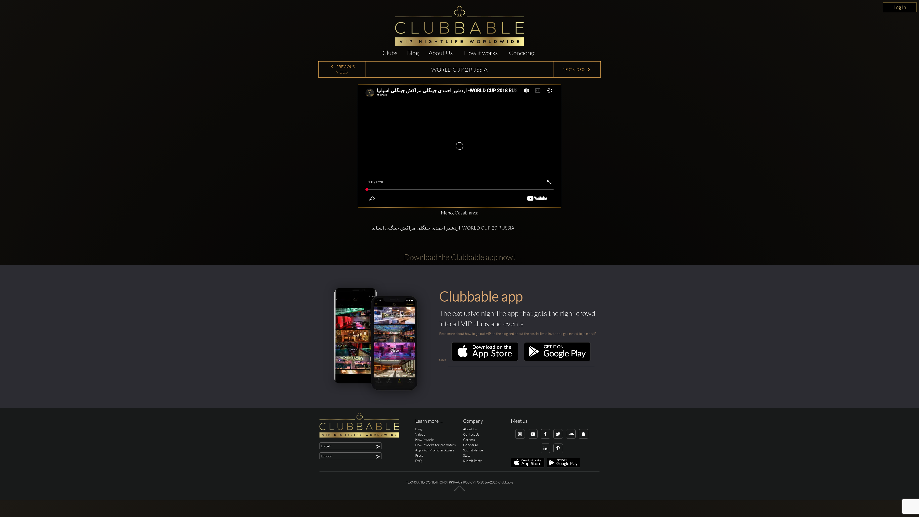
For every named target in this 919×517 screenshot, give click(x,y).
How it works (481, 52)
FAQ (418, 461)
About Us (441, 52)
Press (419, 455)
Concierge (522, 52)
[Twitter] (558, 434)
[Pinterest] (558, 448)
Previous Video (345, 69)
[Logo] (459, 26)
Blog (413, 52)
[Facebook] (545, 434)
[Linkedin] (545, 448)
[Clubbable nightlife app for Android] (557, 360)
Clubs (390, 52)
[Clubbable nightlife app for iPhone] (484, 360)
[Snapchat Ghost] (583, 434)
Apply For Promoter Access (434, 450)
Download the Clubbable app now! (459, 257)
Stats (466, 455)
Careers (469, 440)
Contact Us (471, 434)
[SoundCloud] (571, 434)
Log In (900, 7)
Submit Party (472, 461)
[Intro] (459, 491)
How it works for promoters (435, 445)
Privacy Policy (462, 482)
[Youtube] (533, 434)
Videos (420, 434)
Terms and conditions (426, 482)
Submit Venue (473, 450)
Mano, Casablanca (459, 213)
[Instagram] (520, 434)
